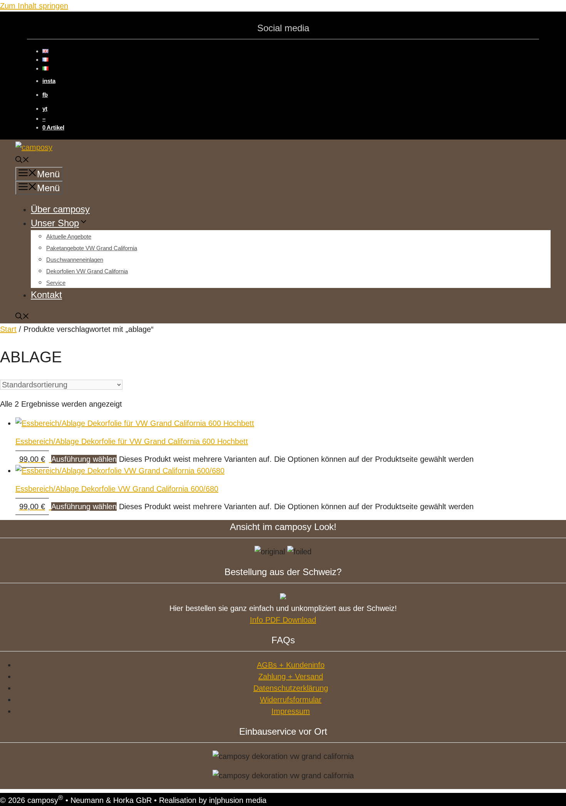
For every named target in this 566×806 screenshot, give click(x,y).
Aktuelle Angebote (68, 236)
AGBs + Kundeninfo (291, 665)
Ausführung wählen (84, 459)
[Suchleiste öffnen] (22, 161)
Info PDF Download (283, 620)
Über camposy (60, 209)
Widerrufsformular (291, 699)
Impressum (290, 711)
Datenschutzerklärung (290, 688)
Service (55, 282)
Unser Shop (55, 223)
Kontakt (46, 294)
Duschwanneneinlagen (74, 259)
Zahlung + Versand (290, 676)
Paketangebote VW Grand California (91, 248)
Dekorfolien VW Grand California (87, 271)
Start (8, 329)
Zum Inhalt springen (34, 6)
